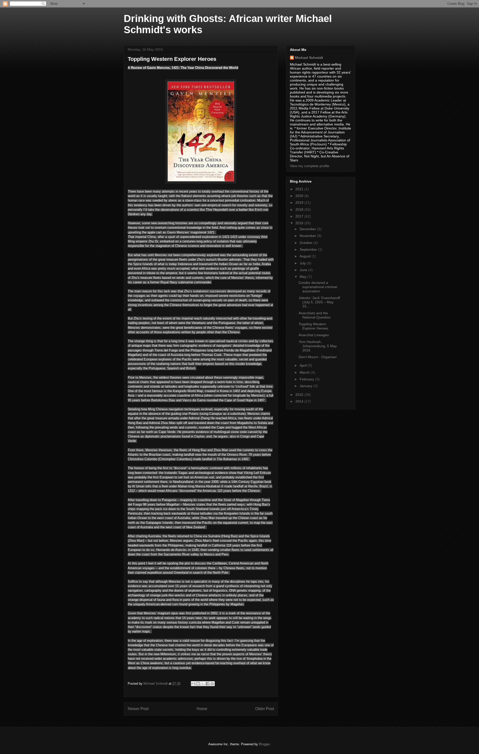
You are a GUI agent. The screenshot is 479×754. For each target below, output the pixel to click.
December (308, 229)
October (306, 243)
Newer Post (138, 709)
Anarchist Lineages (314, 335)
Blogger (264, 744)
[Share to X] (202, 683)
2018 (299, 210)
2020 (299, 196)
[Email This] (193, 683)
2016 (299, 223)
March (305, 372)
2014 (299, 401)
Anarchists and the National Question (315, 315)
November (308, 236)
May (303, 277)
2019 (299, 203)
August (306, 256)
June (304, 270)
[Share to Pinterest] (212, 683)
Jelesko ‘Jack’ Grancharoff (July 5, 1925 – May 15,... (319, 302)
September (309, 249)
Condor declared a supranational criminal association (318, 287)
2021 (299, 189)
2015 (299, 395)
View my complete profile (309, 166)
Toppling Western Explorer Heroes (313, 326)
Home (202, 709)
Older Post (264, 709)
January (306, 386)
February (307, 379)
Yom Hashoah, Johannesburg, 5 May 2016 (318, 346)
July (303, 263)
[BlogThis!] (198, 683)
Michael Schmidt (309, 58)
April (304, 365)
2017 (299, 216)
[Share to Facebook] (207, 683)
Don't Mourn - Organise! (318, 357)
